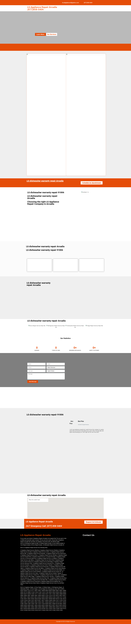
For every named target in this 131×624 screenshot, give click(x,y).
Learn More (40, 34)
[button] (68, 427)
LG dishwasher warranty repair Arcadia (45, 181)
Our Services (51, 34)
